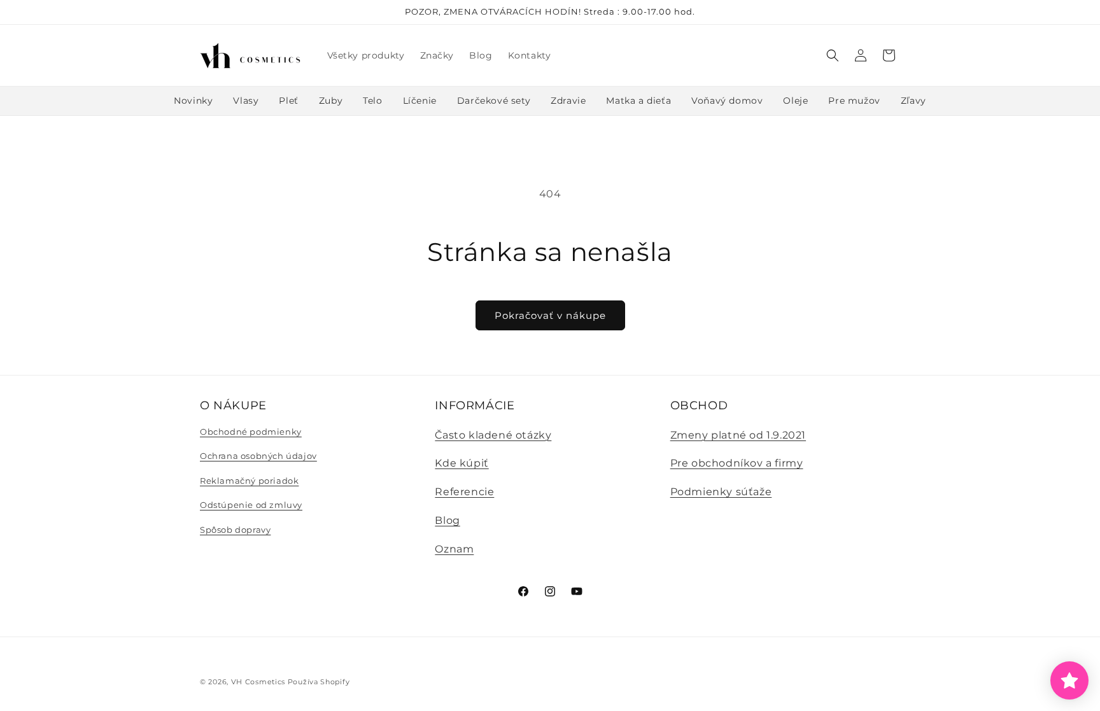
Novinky (193, 100)
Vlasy (245, 100)
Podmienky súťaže (721, 492)
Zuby (330, 100)
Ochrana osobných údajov (258, 456)
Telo (372, 100)
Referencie (464, 492)
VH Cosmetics (258, 681)
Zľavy (913, 100)
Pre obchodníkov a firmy (736, 463)
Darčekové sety (493, 100)
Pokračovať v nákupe (550, 315)
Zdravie (568, 100)
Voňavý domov (727, 100)
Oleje (795, 100)
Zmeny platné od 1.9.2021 (738, 435)
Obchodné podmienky (251, 431)
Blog (447, 520)
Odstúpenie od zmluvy (251, 505)
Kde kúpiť (461, 463)
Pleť (288, 100)
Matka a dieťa (638, 100)
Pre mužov (854, 100)
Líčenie (420, 100)
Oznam (454, 549)
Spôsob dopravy (235, 529)
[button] (833, 55)
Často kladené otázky (493, 435)
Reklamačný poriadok (249, 480)
